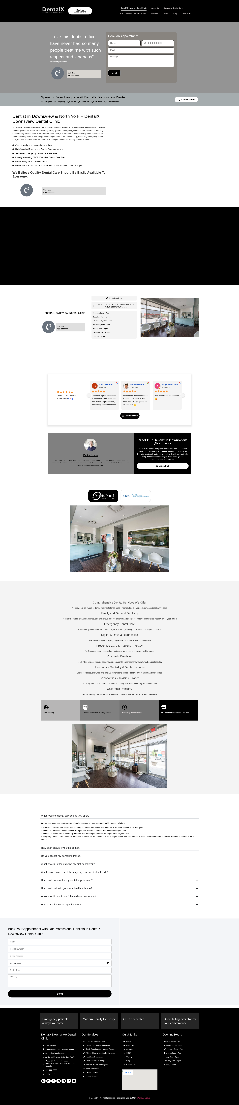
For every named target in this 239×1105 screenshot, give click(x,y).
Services (154, 14)
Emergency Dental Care (173, 8)
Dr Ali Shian (90, 455)
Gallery (165, 14)
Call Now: (71, 73)
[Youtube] (74, 1081)
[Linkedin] (58, 1081)
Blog (175, 14)
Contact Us (186, 14)
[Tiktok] (69, 1081)
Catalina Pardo (106, 384)
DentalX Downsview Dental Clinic (134, 8)
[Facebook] (43, 1081)
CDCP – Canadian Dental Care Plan (132, 14)
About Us (155, 8)
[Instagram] (48, 1081)
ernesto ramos (137, 384)
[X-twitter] (53, 1081)
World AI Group (143, 1098)
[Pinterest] (63, 1081)
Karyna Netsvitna (170, 384)
